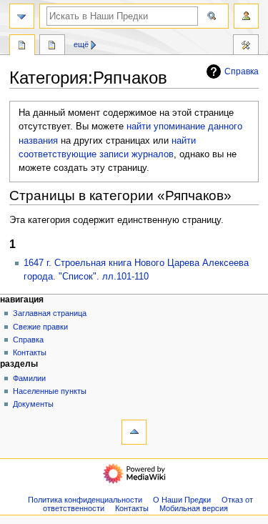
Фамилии (29, 378)
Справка (241, 71)
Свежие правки (40, 326)
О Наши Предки (182, 499)
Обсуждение (52, 46)
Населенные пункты (49, 391)
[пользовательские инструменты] (246, 16)
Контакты (29, 352)
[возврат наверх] (134, 432)
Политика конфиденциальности (85, 499)
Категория (22, 46)
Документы (33, 404)
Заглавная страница (49, 313)
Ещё (81, 44)
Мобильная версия (193, 508)
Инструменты (246, 46)
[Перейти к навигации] (21, 16)
